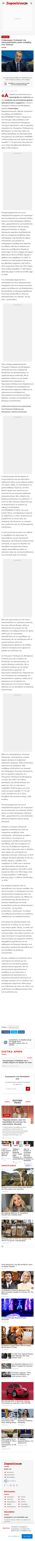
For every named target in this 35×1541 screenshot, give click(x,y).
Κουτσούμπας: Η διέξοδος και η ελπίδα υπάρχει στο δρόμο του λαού (17, 1061)
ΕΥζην (23, 1499)
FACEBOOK (6, 1032)
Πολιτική (29, 1057)
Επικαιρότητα (11, 1506)
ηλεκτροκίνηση (13, 1027)
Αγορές (9, 1504)
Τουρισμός (24, 1504)
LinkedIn (14, 1485)
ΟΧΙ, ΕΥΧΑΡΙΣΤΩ (13, 1536)
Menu (3, 3)
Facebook (5, 1485)
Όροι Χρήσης (10, 1477)
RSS (16, 1485)
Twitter (8, 1485)
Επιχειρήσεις (11, 1502)
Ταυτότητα (10, 1472)
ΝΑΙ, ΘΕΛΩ (27, 1536)
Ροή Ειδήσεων (25, 1506)
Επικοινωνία (10, 1475)
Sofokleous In (17, 3)
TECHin (23, 1497)
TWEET (15, 1032)
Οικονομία (5, 36)
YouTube (11, 1485)
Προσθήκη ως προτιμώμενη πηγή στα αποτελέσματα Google (19, 83)
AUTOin (23, 1502)
